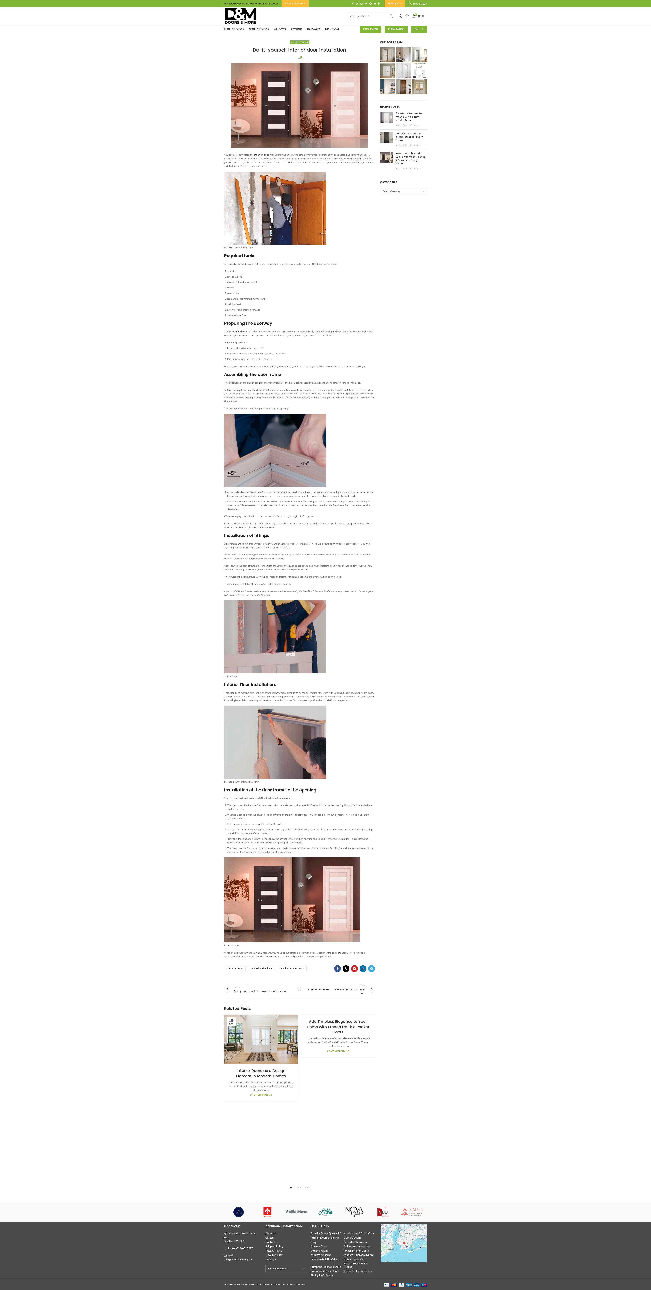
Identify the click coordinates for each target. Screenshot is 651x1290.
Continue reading (261, 1095)
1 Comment (414, 125)
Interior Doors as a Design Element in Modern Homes (261, 1073)
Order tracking (319, 1250)
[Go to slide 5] (305, 1187)
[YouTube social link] (366, 3)
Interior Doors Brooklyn (325, 1237)
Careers (270, 1237)
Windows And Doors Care (359, 1233)
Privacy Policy (273, 1250)
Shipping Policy (274, 1246)
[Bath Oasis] (325, 1212)
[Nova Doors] (354, 1212)
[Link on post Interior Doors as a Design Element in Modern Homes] (261, 1039)
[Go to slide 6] (308, 1187)
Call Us (419, 29)
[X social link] (357, 3)
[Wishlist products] (407, 16)
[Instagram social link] (361, 3)
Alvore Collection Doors (358, 1270)
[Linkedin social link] (375, 3)
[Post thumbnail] (386, 119)
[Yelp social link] (379, 3)
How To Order (273, 1254)
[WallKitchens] (296, 1212)
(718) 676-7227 (417, 3)
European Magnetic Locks (326, 1266)
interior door (261, 154)
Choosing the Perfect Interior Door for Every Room (409, 137)
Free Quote (395, 3)
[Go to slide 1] (291, 1187)
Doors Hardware (353, 1259)
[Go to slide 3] (298, 1187)
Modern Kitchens (321, 1254)
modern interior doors (292, 968)
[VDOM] (383, 1212)
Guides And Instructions (358, 1246)
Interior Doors (299, 42)
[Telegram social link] (371, 968)
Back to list (299, 989)
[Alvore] (238, 1212)
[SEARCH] (391, 16)
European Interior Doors (325, 1270)
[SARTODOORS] (412, 1212)
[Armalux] (267, 1212)
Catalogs (270, 1259)
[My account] (400, 16)
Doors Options (352, 1237)
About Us (271, 1233)
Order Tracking (295, 3)
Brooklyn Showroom (356, 1242)
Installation (396, 29)
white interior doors (262, 968)
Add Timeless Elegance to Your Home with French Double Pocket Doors (338, 1027)
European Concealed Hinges (356, 1265)
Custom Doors (319, 1246)
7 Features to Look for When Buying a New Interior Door (409, 117)
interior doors (236, 968)
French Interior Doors (356, 1250)
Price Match (370, 29)
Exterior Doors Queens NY (326, 1233)
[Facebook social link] (353, 3)
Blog (313, 1242)
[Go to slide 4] (301, 1187)
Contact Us (272, 1242)
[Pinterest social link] (370, 3)
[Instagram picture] (387, 54)
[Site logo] (240, 15)
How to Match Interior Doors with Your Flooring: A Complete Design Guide (410, 158)
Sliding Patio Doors (322, 1275)
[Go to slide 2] (294, 1187)
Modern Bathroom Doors (358, 1254)
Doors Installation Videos (325, 1259)
